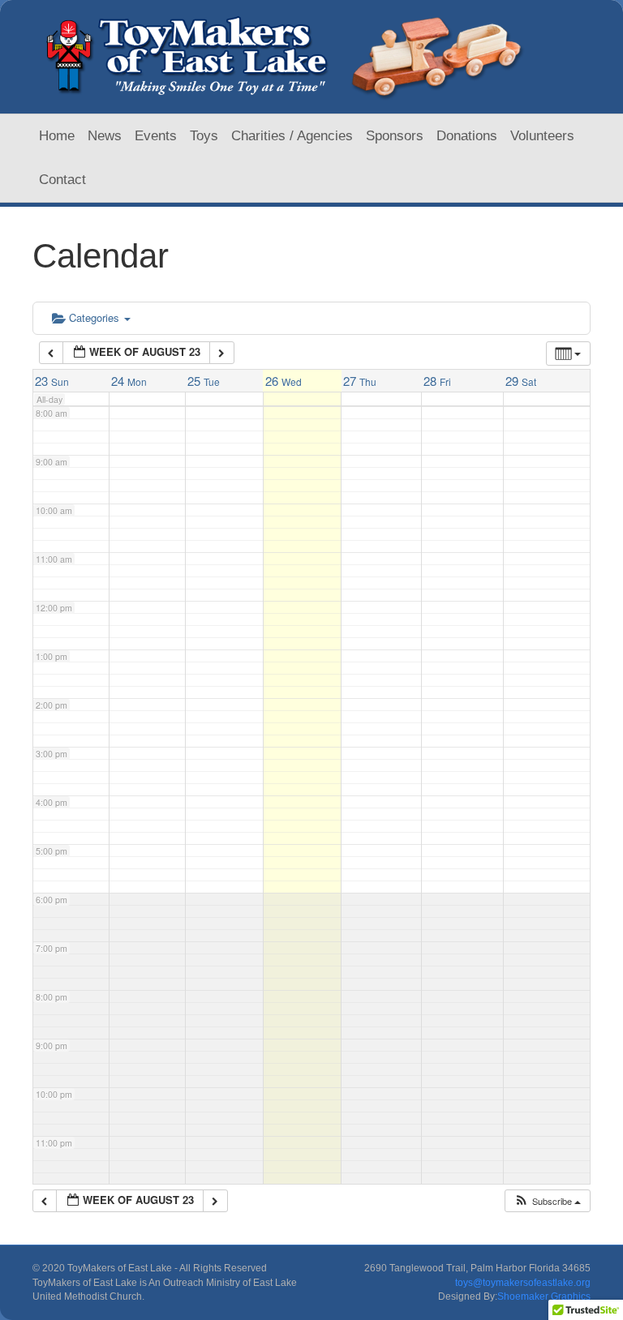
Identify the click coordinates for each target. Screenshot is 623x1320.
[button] (547, 1201)
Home (57, 136)
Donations (466, 136)
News (105, 136)
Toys (204, 136)
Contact (62, 179)
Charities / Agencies (292, 136)
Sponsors (394, 136)
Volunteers (542, 136)
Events (156, 136)
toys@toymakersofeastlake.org (523, 1282)
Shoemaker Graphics (544, 1296)
